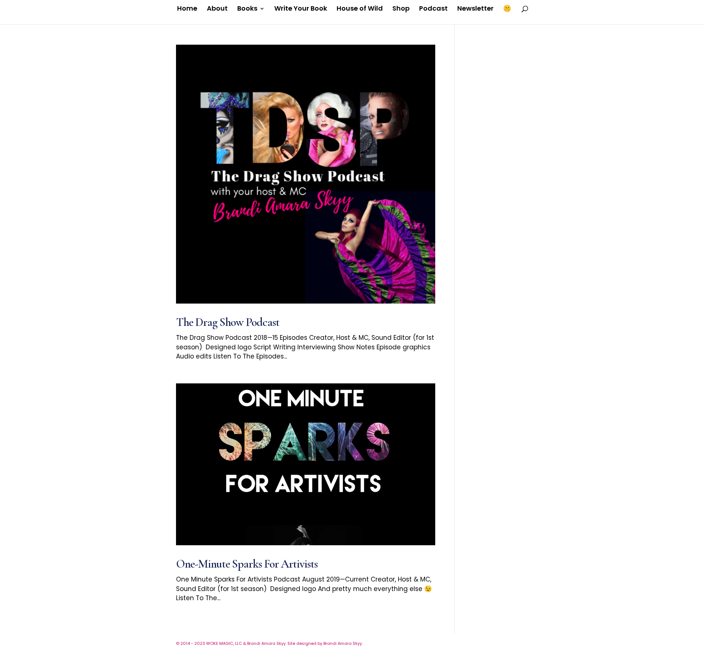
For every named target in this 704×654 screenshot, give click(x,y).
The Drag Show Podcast (227, 322)
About (217, 9)
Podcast (433, 9)
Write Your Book (300, 9)
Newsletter (475, 9)
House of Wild (360, 9)
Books (247, 9)
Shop (401, 9)
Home (187, 9)
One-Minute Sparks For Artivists (247, 564)
